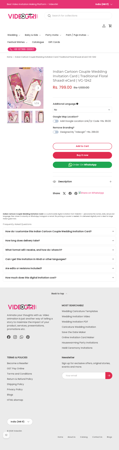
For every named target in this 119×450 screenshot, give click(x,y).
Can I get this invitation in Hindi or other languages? (35, 259)
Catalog (84, 437)
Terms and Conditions (19, 373)
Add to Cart (82, 146)
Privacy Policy (15, 389)
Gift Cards (54, 42)
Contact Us (97, 437)
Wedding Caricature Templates (80, 311)
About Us (71, 437)
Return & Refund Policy (20, 379)
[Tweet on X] (64, 193)
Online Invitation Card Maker (78, 337)
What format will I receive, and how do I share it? (33, 250)
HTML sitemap (15, 400)
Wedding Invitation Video (76, 316)
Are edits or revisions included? (23, 268)
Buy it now (82, 155)
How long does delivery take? (22, 240)
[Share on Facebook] (70, 193)
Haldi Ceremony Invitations (77, 348)
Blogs (10, 394)
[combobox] (78, 15)
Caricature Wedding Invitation (79, 327)
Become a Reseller (17, 363)
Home (9, 57)
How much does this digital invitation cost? (30, 277)
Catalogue (38, 42)
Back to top (58, 293)
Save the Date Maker (74, 332)
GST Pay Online (15, 368)
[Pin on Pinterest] (76, 193)
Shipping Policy (15, 384)
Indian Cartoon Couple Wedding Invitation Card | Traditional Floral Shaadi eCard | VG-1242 (55, 57)
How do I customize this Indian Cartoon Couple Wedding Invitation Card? (48, 231)
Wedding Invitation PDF (75, 321)
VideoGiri (18, 431)
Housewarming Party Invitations (80, 342)
